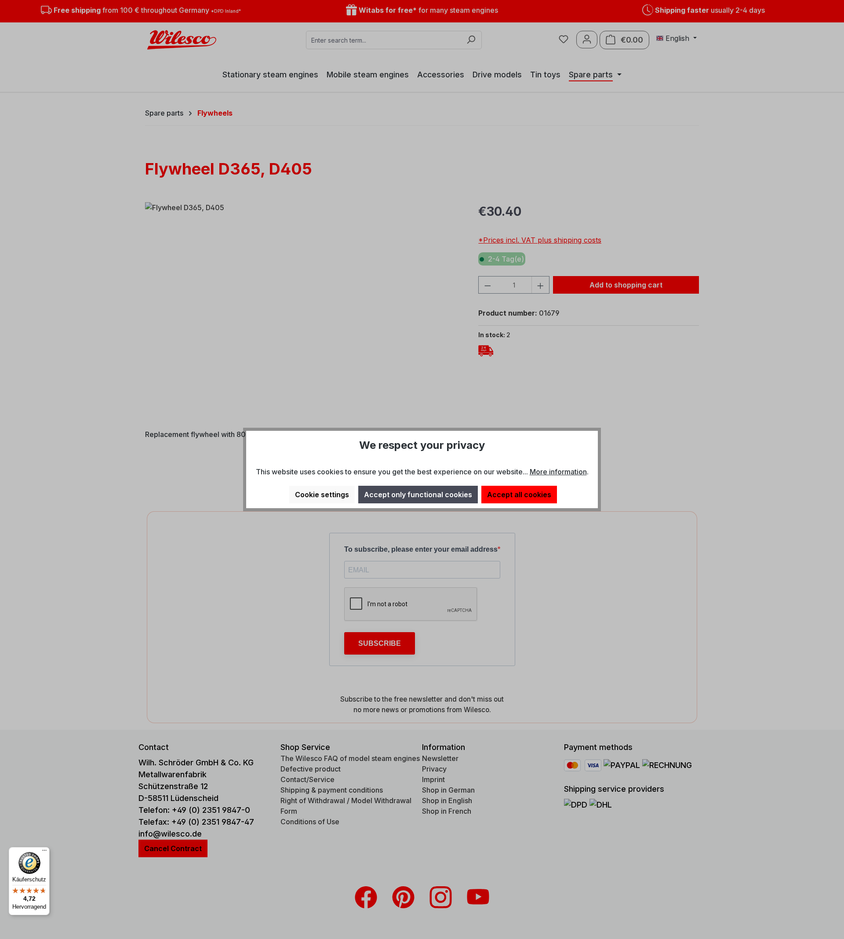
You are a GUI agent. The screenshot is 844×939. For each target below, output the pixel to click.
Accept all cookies (519, 494)
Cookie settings (322, 494)
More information (558, 471)
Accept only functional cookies (418, 494)
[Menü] (44, 852)
